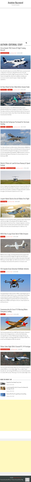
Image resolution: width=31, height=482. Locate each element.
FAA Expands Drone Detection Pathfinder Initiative (14, 269)
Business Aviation (11, 168)
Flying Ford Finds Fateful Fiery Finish (13, 382)
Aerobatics (3, 89)
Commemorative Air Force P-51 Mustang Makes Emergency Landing (14, 310)
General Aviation (4, 53)
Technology (9, 127)
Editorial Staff (13, 53)
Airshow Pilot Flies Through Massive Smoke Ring (16, 394)
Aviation (10, 89)
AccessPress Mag (19, 479)
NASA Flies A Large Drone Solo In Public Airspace (14, 233)
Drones (3, 236)
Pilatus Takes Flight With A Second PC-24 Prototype (15, 346)
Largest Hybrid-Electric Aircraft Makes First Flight (14, 198)
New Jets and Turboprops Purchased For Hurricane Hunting (14, 123)
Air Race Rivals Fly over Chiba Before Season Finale (14, 87)
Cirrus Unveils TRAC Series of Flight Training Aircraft (13, 49)
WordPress (8, 479)
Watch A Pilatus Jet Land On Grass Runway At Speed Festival (15, 164)
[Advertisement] (15, 24)
